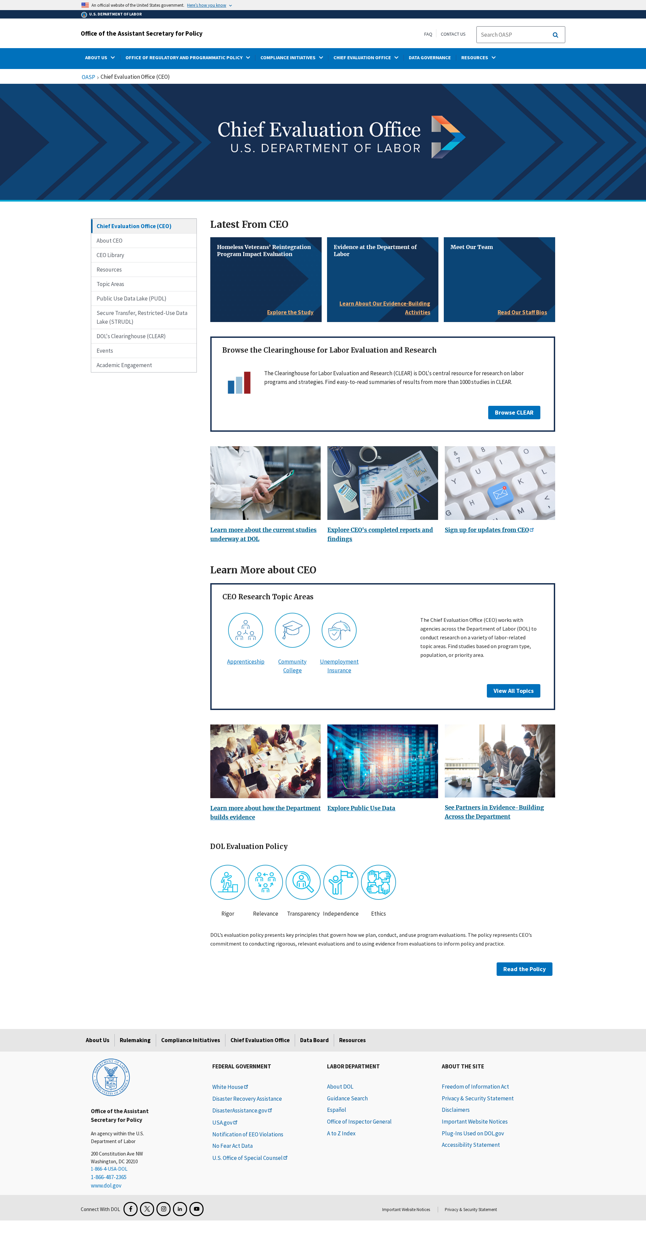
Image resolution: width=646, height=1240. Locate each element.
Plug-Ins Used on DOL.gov (473, 1133)
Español (336, 1109)
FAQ (428, 34)
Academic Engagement (124, 365)
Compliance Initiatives (190, 1040)
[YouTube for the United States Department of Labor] (196, 1209)
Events (105, 350)
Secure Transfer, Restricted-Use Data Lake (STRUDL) (142, 317)
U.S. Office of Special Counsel (247, 1158)
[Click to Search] (555, 35)
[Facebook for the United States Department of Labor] (130, 1209)
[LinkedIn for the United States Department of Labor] (180, 1209)
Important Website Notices (475, 1121)
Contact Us (453, 34)
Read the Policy (524, 969)
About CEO (109, 240)
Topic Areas (110, 284)
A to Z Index (341, 1133)
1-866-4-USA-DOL (109, 1169)
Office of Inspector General (359, 1121)
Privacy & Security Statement (478, 1098)
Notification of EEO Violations (247, 1134)
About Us (97, 1040)
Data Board (314, 1040)
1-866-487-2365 (109, 1177)
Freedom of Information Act (475, 1086)
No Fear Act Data (232, 1145)
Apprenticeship (245, 661)
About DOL (340, 1086)
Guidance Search (347, 1098)
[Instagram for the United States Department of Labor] (163, 1209)
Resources (109, 269)
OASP (88, 77)
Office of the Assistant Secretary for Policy (142, 33)
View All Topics (514, 691)
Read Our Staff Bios (522, 312)
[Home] (111, 1077)
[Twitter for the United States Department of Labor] (147, 1209)
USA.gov (222, 1122)
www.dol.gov (106, 1185)
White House (227, 1087)
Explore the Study (290, 312)
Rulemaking (135, 1040)
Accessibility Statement (471, 1144)
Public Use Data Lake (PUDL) (132, 298)
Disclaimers (456, 1109)
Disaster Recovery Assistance (247, 1098)
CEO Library (110, 255)
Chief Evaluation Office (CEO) (134, 226)
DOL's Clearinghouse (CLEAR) (131, 336)
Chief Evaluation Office (260, 1040)
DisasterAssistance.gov (239, 1110)
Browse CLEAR (514, 412)
